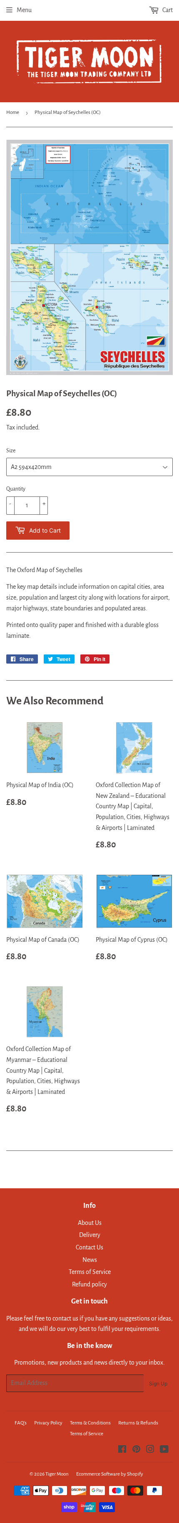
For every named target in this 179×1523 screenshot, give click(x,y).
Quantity (15, 489)
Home (12, 112)
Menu (24, 10)
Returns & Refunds (138, 1423)
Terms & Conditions (90, 1423)
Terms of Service (90, 1272)
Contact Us (89, 1247)
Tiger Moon (57, 1474)
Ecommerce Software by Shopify (109, 1474)
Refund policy (89, 1284)
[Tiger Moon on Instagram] (150, 1450)
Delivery (89, 1235)
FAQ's (21, 1423)
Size (10, 451)
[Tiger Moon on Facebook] (122, 1450)
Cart (167, 10)
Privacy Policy (48, 1423)
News (89, 1259)
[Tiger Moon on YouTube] (164, 1450)
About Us (90, 1222)
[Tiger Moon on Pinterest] (136, 1450)
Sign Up (158, 1383)
